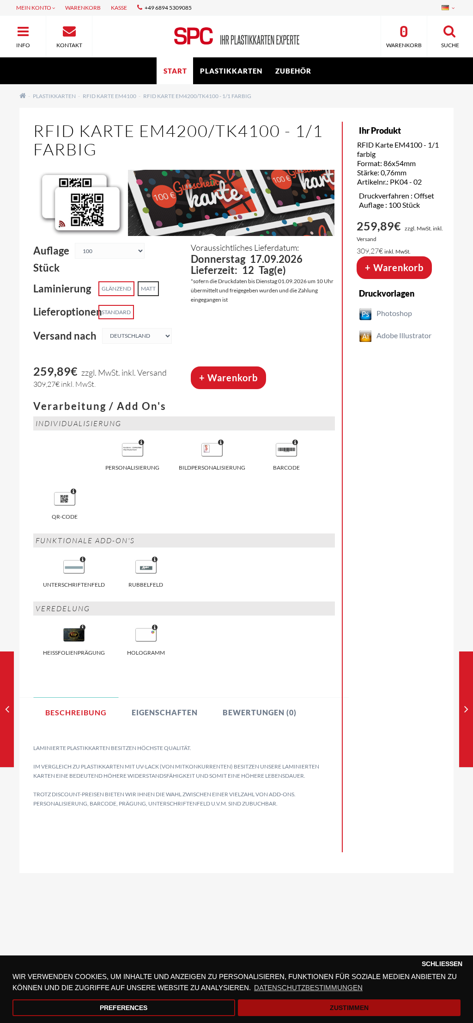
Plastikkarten (231, 71)
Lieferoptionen (63, 311)
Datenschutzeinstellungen (68, 933)
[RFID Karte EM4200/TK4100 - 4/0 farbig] (466, 710)
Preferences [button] (123, 1007)
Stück (46, 268)
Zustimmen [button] (349, 1007)
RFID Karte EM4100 (109, 96)
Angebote (341, 933)
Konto (186, 945)
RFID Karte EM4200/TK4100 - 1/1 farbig (197, 96)
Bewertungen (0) (260, 712)
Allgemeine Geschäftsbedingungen (80, 945)
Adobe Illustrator (403, 335)
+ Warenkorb (228, 377)
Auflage (51, 250)
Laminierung (62, 288)
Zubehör (293, 71)
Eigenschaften (165, 712)
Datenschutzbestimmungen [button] (308, 988)
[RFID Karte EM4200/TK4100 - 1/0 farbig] (7, 710)
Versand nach (65, 336)
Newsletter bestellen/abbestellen (377, 945)
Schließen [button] (442, 964)
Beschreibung (76, 712)
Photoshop (394, 313)
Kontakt (189, 933)
